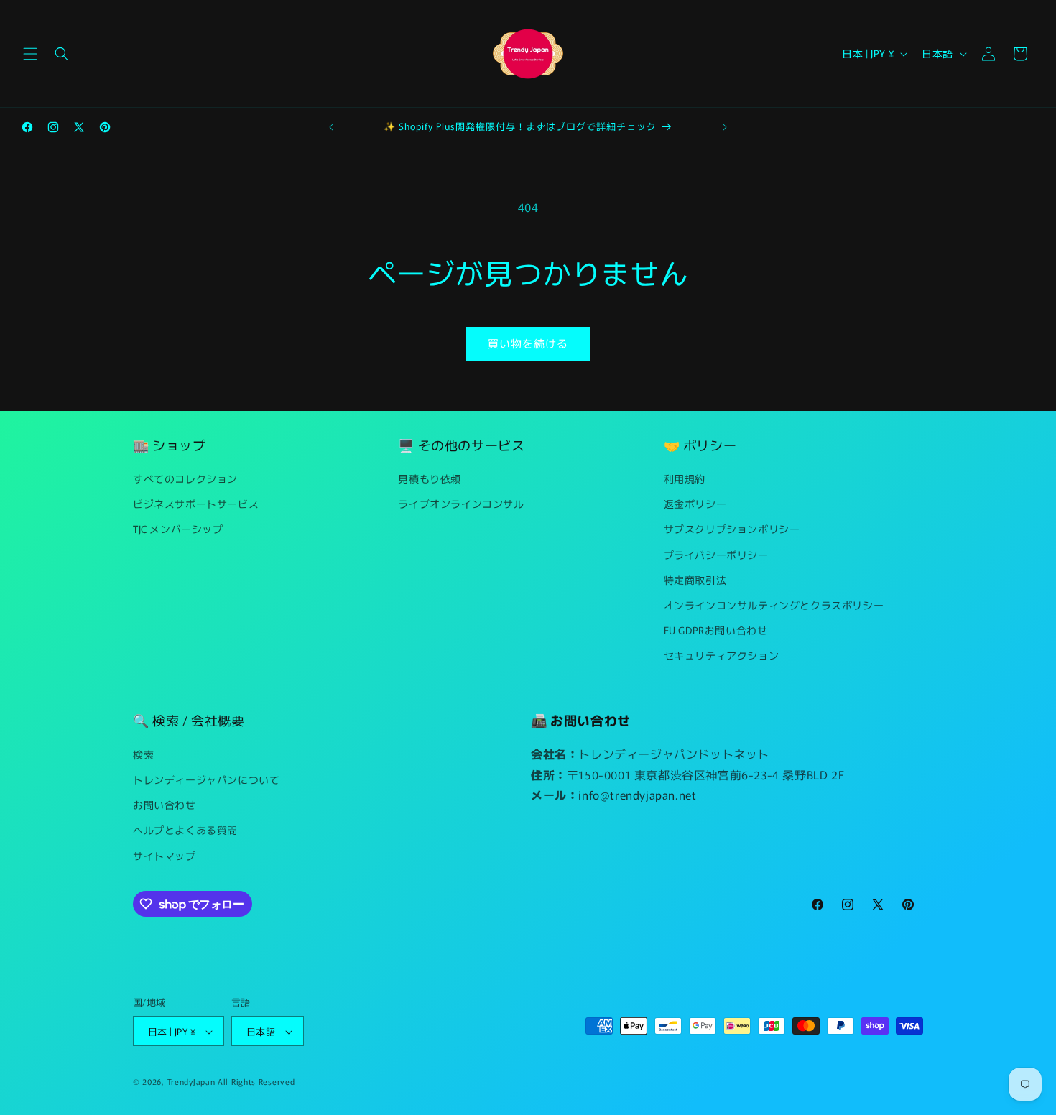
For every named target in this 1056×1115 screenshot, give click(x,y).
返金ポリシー (695, 503)
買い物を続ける (528, 343)
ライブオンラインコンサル (461, 503)
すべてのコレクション (185, 478)
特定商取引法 (695, 580)
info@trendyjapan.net (637, 794)
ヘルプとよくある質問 (185, 830)
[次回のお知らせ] (725, 127)
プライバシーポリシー (716, 554)
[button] (30, 54)
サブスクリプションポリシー (732, 529)
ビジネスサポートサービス (196, 503)
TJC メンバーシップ (178, 529)
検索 (143, 753)
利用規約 (684, 478)
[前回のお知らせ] (331, 127)
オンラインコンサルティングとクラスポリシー (774, 605)
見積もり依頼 (429, 478)
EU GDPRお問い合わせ (716, 630)
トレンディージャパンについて (206, 779)
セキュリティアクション (721, 656)
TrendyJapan (191, 1082)
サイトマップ (164, 855)
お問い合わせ (164, 804)
